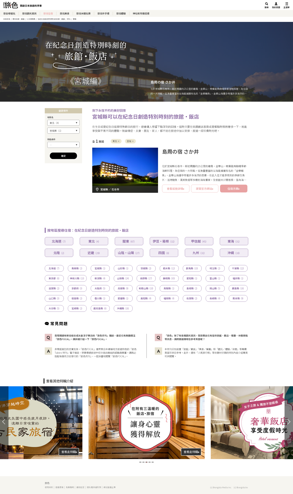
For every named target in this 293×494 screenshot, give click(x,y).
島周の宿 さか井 (163, 82)
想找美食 (64, 13)
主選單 (287, 7)
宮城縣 (100, 268)
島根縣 (192, 288)
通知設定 (80, 487)
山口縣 (54, 298)
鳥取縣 (169, 288)
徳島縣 (77, 298)
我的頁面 (276, 7)
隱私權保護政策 (94, 487)
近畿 (94, 252)
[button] (140, 462)
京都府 (77, 288)
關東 (129, 241)
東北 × (116, 141)
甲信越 (199, 241)
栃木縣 (169, 268)
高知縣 (146, 298)
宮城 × (130, 141)
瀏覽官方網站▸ (204, 189)
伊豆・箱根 (164, 241)
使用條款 (49, 487)
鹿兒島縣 (100, 308)
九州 (199, 252)
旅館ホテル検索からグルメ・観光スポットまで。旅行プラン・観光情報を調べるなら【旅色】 (22, 6)
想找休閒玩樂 (83, 13)
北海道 (59, 241)
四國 (164, 252)
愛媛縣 (123, 298)
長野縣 (146, 278)
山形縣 (123, 268)
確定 (63, 155)
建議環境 (59, 487)
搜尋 (267, 7)
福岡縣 (169, 298)
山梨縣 (123, 278)
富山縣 (215, 278)
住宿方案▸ (234, 189)
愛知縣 (192, 278)
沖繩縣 (123, 308)
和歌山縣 (146, 288)
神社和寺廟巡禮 (141, 13)
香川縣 (100, 298)
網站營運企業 (109, 487)
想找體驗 (121, 13)
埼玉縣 (215, 268)
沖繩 (234, 252)
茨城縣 (146, 268)
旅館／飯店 (190, 349)
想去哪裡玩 (9, 13)
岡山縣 (215, 288)
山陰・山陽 (129, 252)
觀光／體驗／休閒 (227, 349)
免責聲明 (70, 487)
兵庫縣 (123, 288)
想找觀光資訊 (29, 13)
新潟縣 (100, 278)
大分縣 (54, 308)
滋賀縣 (54, 288)
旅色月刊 (85, 356)
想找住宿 (48, 13)
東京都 (54, 278)
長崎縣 (215, 298)
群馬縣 (192, 268)
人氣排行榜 (204, 352)
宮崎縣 (77, 308)
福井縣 (238, 278)
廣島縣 (238, 288)
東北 (94, 241)
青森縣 (77, 268)
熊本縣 (238, 298)
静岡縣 (169, 278)
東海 (234, 241)
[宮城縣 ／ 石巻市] (125, 150)
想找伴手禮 (103, 13)
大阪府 (100, 288)
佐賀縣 (192, 298)
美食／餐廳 (205, 349)
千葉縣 (238, 268)
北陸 (59, 252)
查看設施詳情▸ (175, 189)
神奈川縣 (77, 278)
